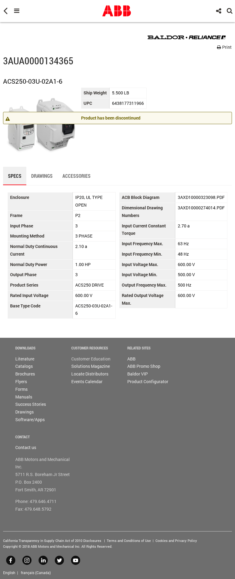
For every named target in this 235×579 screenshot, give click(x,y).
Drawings (24, 412)
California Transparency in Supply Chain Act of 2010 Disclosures (52, 540)
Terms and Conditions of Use (129, 540)
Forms (21, 389)
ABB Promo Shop (143, 366)
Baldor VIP (137, 374)
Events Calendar (87, 381)
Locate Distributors (89, 374)
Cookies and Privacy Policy (176, 540)
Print (226, 47)
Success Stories (30, 404)
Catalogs (24, 366)
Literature (24, 359)
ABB (131, 359)
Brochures (25, 374)
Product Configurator (147, 381)
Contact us (25, 447)
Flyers (21, 381)
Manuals (23, 397)
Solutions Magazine (90, 366)
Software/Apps (30, 419)
